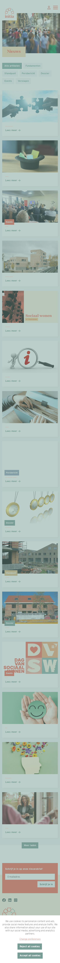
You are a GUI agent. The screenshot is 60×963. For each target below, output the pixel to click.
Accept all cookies (30, 955)
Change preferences (30, 939)
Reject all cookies (30, 946)
